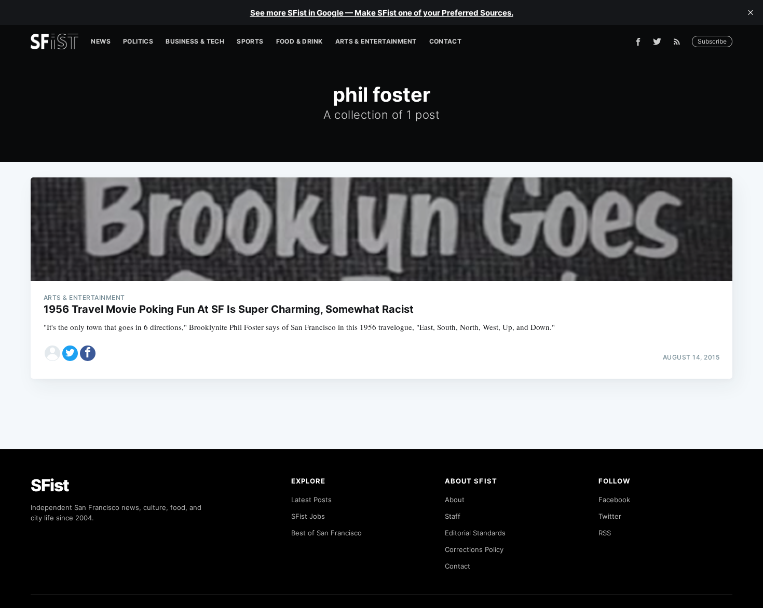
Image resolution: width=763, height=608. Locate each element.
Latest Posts (311, 499)
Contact (445, 41)
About (455, 499)
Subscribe (712, 41)
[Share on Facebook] (88, 353)
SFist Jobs (308, 516)
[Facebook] (638, 42)
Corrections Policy (474, 549)
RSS (604, 533)
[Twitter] (657, 41)
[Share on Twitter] (70, 353)
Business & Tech (195, 41)
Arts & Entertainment (376, 41)
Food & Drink (299, 41)
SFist (50, 485)
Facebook (614, 499)
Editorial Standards (475, 533)
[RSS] (679, 41)
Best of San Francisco (326, 533)
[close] (750, 12)
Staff (452, 516)
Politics (138, 41)
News (101, 41)
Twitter (609, 516)
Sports (250, 41)
